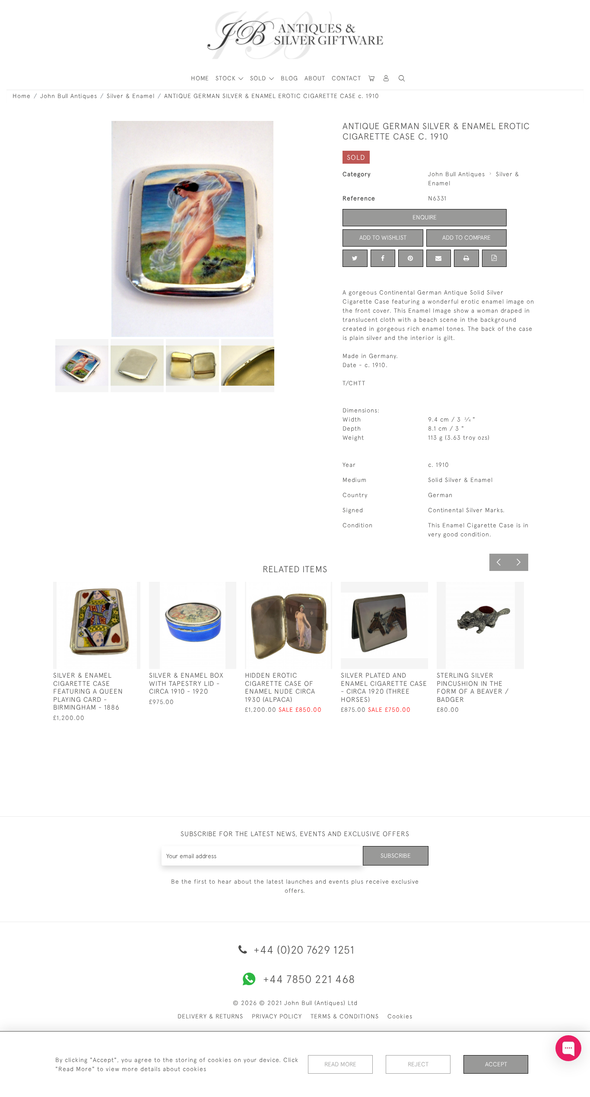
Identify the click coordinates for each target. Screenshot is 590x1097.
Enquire (424, 217)
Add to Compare (466, 237)
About (315, 78)
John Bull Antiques (68, 95)
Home (22, 95)
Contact (346, 78)
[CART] (372, 78)
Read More (340, 1064)
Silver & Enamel (131, 95)
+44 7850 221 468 (309, 979)
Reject (418, 1064)
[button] (386, 78)
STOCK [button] (227, 78)
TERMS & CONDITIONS (345, 1016)
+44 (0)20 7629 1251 (303, 949)
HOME (200, 78)
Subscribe (396, 855)
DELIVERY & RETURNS (210, 1016)
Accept (496, 1064)
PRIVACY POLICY (277, 1016)
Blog (289, 78)
